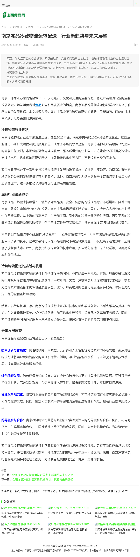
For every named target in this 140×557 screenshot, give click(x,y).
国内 (30, 27)
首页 (3, 27)
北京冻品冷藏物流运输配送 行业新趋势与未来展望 (42, 475)
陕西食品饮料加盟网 (61, 545)
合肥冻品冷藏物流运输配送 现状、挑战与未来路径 (42, 479)
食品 (38, 105)
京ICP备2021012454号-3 (85, 545)
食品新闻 (17, 27)
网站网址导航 (122, 550)
